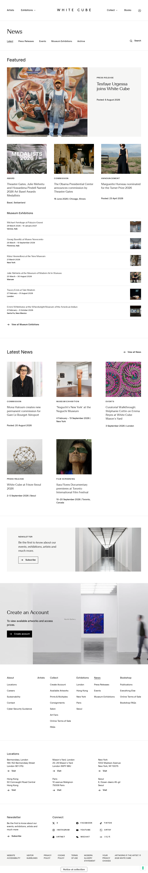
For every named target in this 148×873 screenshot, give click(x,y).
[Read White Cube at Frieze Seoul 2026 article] (24, 457)
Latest (10, 41)
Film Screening (65, 479)
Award (10, 178)
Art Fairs (54, 715)
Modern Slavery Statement (89, 858)
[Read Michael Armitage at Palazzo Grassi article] (135, 226)
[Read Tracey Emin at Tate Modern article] (135, 294)
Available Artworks (59, 691)
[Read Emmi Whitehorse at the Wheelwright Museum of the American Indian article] (135, 311)
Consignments (57, 703)
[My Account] (139, 10)
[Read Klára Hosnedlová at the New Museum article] (135, 260)
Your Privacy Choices (106, 858)
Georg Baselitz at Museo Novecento (25, 239)
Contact (11, 703)
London (80, 685)
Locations (12, 685)
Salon (53, 709)
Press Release (105, 78)
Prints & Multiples (59, 697)
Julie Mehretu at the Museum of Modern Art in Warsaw (34, 273)
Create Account (58, 685)
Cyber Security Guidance (19, 709)
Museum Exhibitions (61, 41)
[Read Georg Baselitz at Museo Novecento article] (135, 243)
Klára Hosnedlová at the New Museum (26, 256)
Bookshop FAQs (128, 703)
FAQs (52, 727)
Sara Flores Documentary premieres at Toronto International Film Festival (72, 489)
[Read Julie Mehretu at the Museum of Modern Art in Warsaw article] (135, 277)
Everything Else (127, 691)
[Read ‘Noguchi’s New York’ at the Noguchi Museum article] (74, 379)
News (14, 32)
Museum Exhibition (67, 402)
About (10, 678)
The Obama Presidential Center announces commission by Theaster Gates (73, 188)
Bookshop (125, 678)
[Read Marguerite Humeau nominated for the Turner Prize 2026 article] (121, 159)
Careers (11, 691)
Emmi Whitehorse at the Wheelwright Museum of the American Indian (42, 307)
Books (127, 10)
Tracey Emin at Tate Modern (21, 290)
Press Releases (26, 41)
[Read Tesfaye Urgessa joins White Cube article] (47, 102)
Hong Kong (82, 691)
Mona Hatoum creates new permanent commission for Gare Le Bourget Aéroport (24, 411)
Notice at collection (74, 869)
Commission (61, 178)
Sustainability (13, 697)
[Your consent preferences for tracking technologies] (143, 868)
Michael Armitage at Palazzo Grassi (25, 223)
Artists (10, 10)
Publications (126, 685)
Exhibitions (27, 10)
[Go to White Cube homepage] (74, 11)
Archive (81, 41)
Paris (78, 703)
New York (81, 697)
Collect (111, 10)
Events (42, 41)
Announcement (110, 178)
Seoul (79, 709)
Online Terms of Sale (60, 721)
